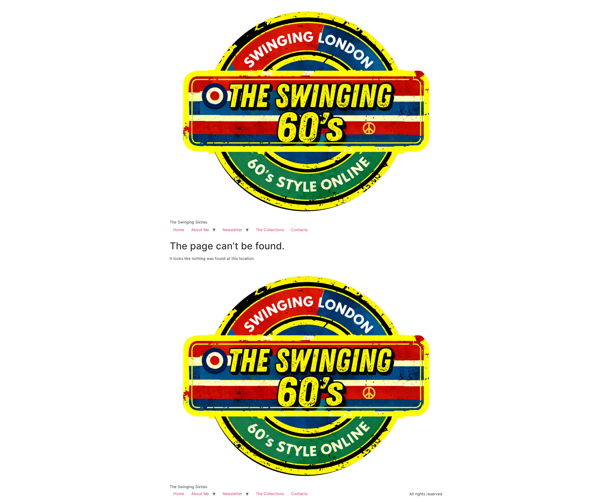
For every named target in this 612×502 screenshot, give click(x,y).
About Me (200, 229)
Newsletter (232, 229)
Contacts (299, 229)
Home (178, 229)
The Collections (270, 229)
